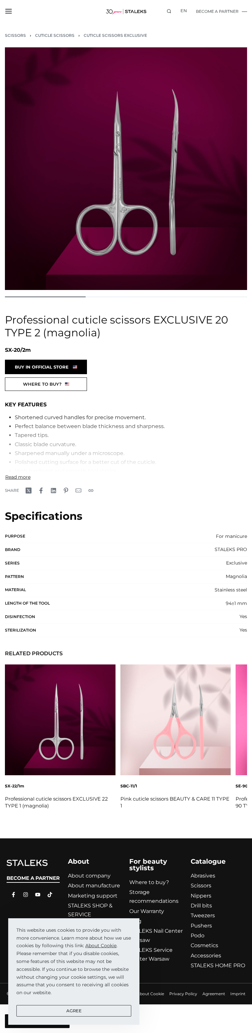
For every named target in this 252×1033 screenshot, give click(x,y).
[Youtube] (36, 894)
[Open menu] (8, 11)
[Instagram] (24, 894)
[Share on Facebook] (41, 490)
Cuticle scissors (54, 35)
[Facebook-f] (12, 894)
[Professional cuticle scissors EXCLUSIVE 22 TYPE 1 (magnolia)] (60, 719)
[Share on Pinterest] (66, 490)
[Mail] (78, 490)
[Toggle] (18, 477)
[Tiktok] (48, 894)
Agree (74, 1010)
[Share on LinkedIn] (53, 490)
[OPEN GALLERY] (126, 168)
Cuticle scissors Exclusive (115, 35)
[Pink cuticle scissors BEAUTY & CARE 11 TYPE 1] (175, 719)
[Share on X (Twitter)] (29, 490)
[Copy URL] (91, 490)
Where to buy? (42, 384)
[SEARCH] (169, 11)
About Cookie (100, 946)
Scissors (15, 35)
